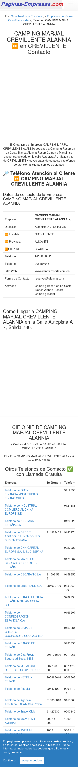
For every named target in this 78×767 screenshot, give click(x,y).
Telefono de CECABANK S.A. (23, 574)
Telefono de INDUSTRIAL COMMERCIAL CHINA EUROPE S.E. (21, 509)
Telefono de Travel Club (20, 711)
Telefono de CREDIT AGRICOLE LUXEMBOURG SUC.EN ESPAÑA (22, 536)
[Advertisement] (39, 95)
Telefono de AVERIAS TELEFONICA (18, 732)
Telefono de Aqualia (17, 689)
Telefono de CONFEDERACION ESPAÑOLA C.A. (17, 616)
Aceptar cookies (32, 760)
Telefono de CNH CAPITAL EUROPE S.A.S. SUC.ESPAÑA (24, 550)
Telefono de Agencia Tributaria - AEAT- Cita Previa (23, 702)
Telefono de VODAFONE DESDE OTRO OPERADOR (22, 668)
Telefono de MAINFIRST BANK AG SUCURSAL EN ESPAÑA (21, 563)
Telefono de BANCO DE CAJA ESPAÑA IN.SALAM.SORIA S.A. (24, 601)
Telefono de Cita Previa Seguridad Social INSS (19, 656)
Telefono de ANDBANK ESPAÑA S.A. (19, 523)
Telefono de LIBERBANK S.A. (23, 586)
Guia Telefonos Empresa (26, 16)
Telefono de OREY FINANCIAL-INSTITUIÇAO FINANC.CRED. (21, 494)
